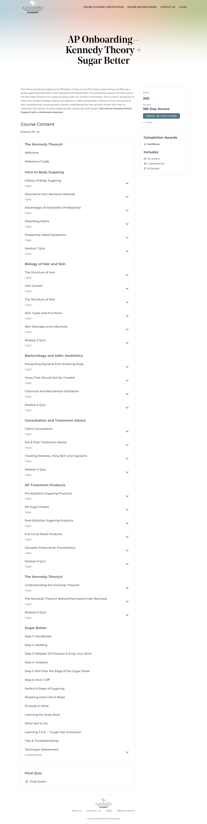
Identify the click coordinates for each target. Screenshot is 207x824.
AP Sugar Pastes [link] (37, 507)
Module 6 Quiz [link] (35, 612)
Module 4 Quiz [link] (35, 469)
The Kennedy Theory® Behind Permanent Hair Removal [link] (66, 599)
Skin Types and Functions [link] (43, 313)
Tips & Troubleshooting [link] (41, 741)
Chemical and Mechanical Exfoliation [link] (52, 391)
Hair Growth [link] (34, 286)
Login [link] (182, 7)
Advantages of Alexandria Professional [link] (53, 207)
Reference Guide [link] (37, 161)
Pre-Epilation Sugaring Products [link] (48, 493)
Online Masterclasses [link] (142, 7)
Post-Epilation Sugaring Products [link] (49, 520)
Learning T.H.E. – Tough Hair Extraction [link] (53, 732)
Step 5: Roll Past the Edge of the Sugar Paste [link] (57, 671)
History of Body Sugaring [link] (43, 180)
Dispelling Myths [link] (37, 221)
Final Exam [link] (38, 781)
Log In (149, 122)
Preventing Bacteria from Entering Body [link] (54, 364)
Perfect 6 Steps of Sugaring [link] (44, 688)
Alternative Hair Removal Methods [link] (50, 194)
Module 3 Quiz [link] (35, 405)
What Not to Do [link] (36, 723)
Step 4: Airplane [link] (36, 662)
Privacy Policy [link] (126, 810)
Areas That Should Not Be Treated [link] (50, 377)
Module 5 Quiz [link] (35, 561)
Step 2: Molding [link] (36, 645)
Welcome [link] (32, 152)
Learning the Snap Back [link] (42, 714)
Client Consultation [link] (39, 429)
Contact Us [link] (167, 7)
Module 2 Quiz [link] (35, 340)
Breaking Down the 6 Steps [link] (45, 697)
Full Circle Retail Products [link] (43, 534)
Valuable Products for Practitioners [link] (50, 547)
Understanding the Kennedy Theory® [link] (52, 585)
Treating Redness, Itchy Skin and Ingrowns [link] (56, 456)
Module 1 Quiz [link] (35, 248)
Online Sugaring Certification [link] (103, 7)
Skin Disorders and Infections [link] (46, 326)
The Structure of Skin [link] (40, 299)
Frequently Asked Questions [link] (45, 235)
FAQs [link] (109, 810)
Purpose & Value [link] (37, 706)
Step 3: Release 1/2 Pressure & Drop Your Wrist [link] (58, 653)
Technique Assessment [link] (42, 749)
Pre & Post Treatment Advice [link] (46, 442)
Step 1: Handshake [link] (38, 636)
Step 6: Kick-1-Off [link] (37, 680)
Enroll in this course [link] (161, 115)
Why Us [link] (76, 810)
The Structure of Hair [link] (40, 272)
